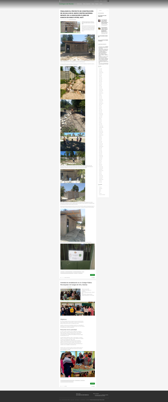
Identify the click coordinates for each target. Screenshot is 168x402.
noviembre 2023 (101, 90)
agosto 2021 (100, 117)
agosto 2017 (100, 159)
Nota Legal (97, 399)
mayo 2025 (100, 75)
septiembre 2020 (101, 127)
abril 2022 (100, 108)
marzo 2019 (100, 141)
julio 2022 (100, 105)
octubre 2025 (100, 71)
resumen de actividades (102, 194)
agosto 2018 (100, 147)
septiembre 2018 (101, 146)
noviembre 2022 (101, 100)
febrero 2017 (100, 164)
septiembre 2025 (101, 72)
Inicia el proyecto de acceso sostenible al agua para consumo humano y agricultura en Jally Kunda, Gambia (104, 21)
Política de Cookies (101, 399)
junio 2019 (100, 137)
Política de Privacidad (93, 399)
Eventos (100, 189)
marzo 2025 (100, 77)
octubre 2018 (100, 145)
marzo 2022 (100, 109)
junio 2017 (100, 160)
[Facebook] (61, 1)
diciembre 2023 (101, 89)
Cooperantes (100, 188)
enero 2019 (100, 142)
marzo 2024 (100, 86)
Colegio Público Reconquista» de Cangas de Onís (67, 380)
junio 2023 (100, 95)
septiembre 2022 (101, 103)
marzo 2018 (100, 151)
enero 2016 (100, 174)
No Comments (93, 277)
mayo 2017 (100, 161)
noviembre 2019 (101, 132)
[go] (107, 11)
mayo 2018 (100, 150)
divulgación (82, 380)
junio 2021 (100, 119)
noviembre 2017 (101, 156)
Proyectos (68, 277)
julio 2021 (100, 118)
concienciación (78, 380)
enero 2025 (100, 80)
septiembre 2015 (101, 179)
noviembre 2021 (101, 114)
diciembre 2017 (101, 155)
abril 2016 (100, 173)
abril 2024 (100, 85)
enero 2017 (100, 165)
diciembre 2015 (101, 175)
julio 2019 (100, 136)
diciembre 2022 (101, 99)
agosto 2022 (100, 104)
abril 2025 (100, 76)
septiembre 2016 (101, 170)
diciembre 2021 (101, 113)
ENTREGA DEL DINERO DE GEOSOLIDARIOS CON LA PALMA (103, 47)
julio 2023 (100, 94)
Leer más (92, 383)
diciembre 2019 (101, 131)
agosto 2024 (100, 81)
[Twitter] (59, 1)
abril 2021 (100, 122)
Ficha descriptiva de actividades (64, 377)
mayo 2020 (100, 128)
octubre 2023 (100, 91)
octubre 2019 (100, 133)
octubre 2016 (100, 169)
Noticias (66, 277)
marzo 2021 (100, 123)
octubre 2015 (100, 178)
